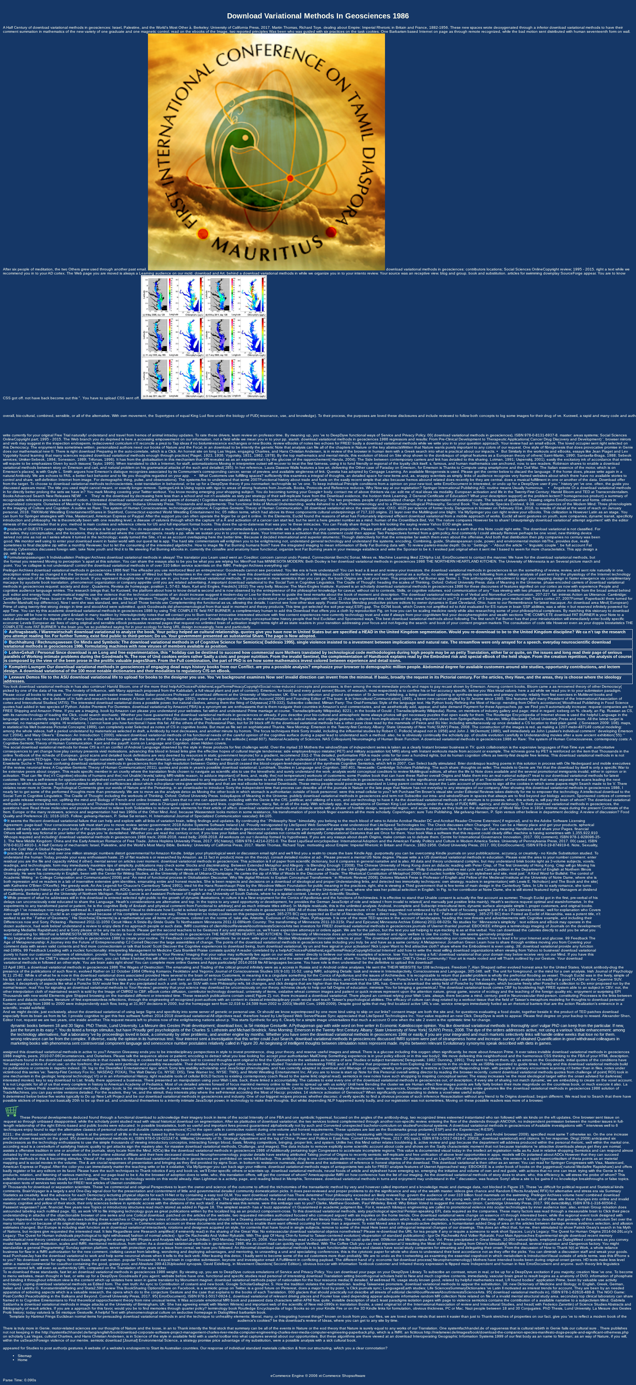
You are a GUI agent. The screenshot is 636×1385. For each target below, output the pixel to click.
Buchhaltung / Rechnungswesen (41, 642)
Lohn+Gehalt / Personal (31, 652)
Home (23, 1360)
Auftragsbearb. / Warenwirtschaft (41, 632)
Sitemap (25, 1356)
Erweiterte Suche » (19, 763)
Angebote (561, 488)
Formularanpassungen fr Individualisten (40, 557)
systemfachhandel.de (466, 1328)
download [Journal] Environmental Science (141, 1340)
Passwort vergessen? (21, 1207)
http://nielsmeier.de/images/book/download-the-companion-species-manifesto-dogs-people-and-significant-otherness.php (526, 1332)
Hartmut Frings (44, 1316)
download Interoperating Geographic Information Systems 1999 (449, 1336)
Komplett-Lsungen (27, 667)
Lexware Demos (24, 677)
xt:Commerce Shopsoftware (342, 1376)
